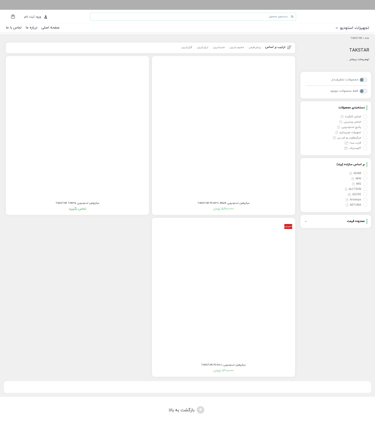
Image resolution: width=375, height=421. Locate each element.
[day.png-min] (132, 419)
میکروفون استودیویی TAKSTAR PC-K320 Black (223, 203)
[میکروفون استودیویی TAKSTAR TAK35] (77, 127)
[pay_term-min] (187, 419)
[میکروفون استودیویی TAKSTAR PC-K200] (223, 289)
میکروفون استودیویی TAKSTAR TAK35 (77, 203)
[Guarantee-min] (298, 419)
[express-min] (243, 419)
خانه (367, 38)
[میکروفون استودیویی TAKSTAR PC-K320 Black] (223, 127)
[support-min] (77, 419)
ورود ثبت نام (32, 17)
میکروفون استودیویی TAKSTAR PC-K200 (223, 365)
